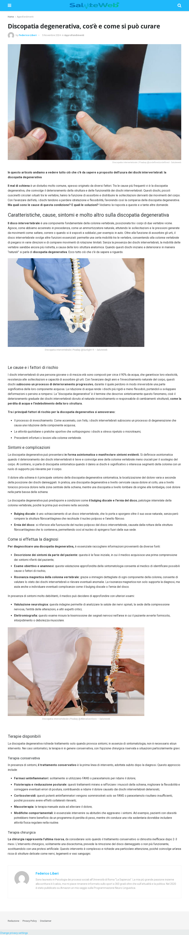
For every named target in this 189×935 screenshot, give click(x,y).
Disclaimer (45, 920)
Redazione (13, 920)
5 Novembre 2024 (51, 35)
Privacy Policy (30, 920)
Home (11, 17)
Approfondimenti (25, 17)
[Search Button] (179, 5)
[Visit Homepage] (94, 5)
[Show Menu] (9, 5)
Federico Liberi (28, 35)
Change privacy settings (14, 932)
